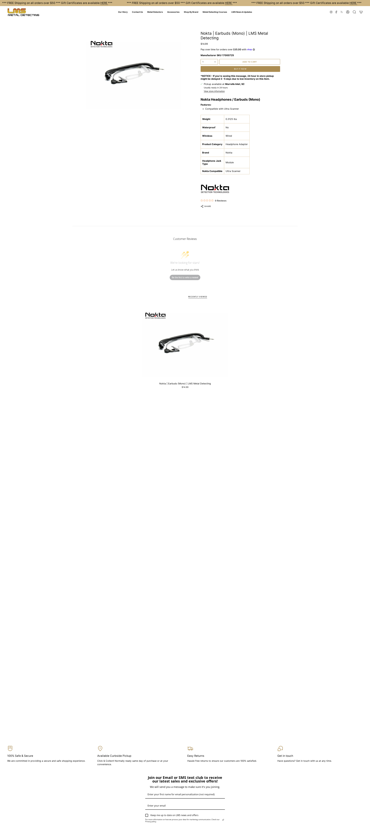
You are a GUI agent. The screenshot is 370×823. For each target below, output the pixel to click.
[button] (123, 12)
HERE (104, 3)
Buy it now (240, 69)
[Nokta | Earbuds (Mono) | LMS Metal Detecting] (185, 342)
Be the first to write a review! (185, 277)
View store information (214, 91)
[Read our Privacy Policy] (223, 820)
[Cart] (361, 12)
